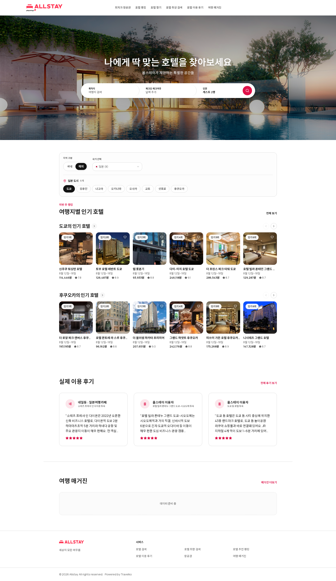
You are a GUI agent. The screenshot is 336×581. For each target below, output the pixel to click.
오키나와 (116, 189)
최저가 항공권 (123, 7)
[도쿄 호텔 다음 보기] (274, 226)
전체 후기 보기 (269, 383)
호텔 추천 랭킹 (241, 549)
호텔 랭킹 (140, 7)
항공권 (188, 556)
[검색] (247, 90)
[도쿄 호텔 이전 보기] (266, 226)
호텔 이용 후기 (195, 7)
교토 (147, 189)
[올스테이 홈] (44, 7)
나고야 (99, 189)
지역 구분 (68, 158)
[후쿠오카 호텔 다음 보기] (274, 295)
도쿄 (69, 189)
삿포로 (162, 189)
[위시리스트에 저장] (88, 237)
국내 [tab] (69, 166)
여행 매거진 (214, 7)
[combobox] (117, 166)
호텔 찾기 (156, 7)
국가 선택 (96, 159)
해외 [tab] (81, 166)
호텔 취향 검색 (174, 7)
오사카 (133, 189)
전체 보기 (271, 213)
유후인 (83, 189)
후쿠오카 (179, 189)
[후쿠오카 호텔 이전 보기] (266, 295)
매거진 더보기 (269, 482)
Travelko (126, 574)
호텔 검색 (141, 549)
